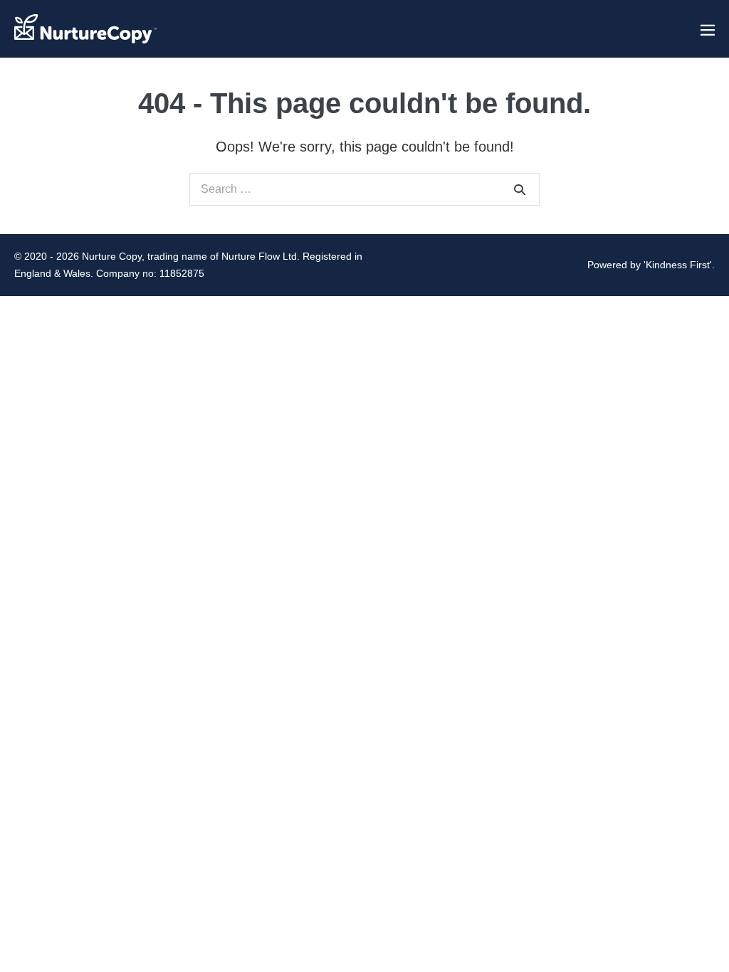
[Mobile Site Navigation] (708, 30)
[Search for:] (364, 188)
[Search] (520, 189)
